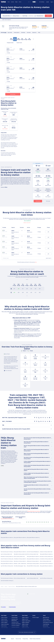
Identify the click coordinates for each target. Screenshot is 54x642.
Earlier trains (6, 258)
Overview (29, 32)
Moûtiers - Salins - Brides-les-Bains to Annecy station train (25, 563)
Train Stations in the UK (48, 622)
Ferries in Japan (35, 617)
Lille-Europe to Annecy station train (34, 563)
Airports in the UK (46, 620)
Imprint (12, 638)
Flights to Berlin (25, 617)
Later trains (48, 258)
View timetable (5, 128)
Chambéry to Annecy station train (20, 558)
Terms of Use (18, 638)
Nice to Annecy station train (45, 561)
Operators (34, 32)
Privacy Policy (25, 638)
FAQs (39, 32)
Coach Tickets (14, 615)
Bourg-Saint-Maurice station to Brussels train (10, 563)
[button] (25, 16)
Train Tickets (3, 615)
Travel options (16, 32)
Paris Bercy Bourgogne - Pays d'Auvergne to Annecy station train (27, 565)
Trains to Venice (4, 620)
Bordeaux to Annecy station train (7, 556)
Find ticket (5, 115)
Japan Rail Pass (46, 617)
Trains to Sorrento (5, 624)
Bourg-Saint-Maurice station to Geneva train (36, 558)
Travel (44, 615)
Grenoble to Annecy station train (46, 558)
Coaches (12, 1)
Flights (16, 1)
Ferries (20, 1)
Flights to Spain (25, 624)
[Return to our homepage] (4, 2)
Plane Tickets (25, 615)
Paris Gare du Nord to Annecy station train (9, 561)
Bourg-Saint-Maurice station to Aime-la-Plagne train (37, 537)
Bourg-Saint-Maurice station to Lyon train (22, 537)
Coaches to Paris (15, 622)
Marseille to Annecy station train (20, 554)
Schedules (23, 32)
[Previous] (11, 285)
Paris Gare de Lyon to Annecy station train (9, 551)
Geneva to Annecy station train (46, 551)
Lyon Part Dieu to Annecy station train (8, 565)
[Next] (33, 39)
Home (2, 586)
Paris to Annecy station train (32, 554)
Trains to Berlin (4, 622)
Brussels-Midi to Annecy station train (34, 565)
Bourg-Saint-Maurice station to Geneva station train (11, 537)
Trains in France (11, 586)
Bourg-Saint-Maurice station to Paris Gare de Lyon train (38, 556)
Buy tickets (10, 32)
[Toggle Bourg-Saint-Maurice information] (51, 522)
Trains (9, 1)
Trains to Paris (4, 619)
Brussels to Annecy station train (46, 556)
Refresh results (26, 222)
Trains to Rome (4, 617)
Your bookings (41, 1)
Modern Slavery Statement (35, 638)
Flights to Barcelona (26, 620)
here (36, 262)
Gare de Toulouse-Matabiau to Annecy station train (37, 551)
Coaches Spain (15, 617)
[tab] (10, 42)
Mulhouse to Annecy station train (33, 561)
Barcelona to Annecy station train (20, 561)
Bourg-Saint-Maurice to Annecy (33, 511)
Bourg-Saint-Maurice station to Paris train (22, 551)
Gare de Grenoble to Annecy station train (9, 580)
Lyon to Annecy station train (6, 554)
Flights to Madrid (25, 622)
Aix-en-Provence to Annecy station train (9, 558)
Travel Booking (46, 624)
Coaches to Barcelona (16, 623)
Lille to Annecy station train (19, 556)
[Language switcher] (34, 2)
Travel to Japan (46, 619)
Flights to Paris (25, 619)
